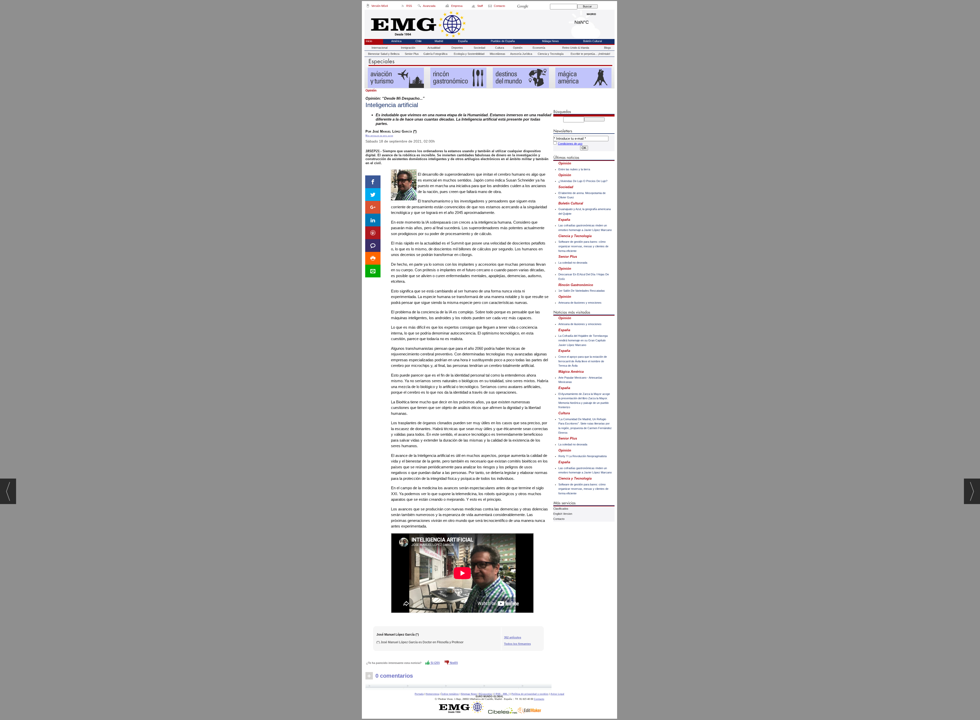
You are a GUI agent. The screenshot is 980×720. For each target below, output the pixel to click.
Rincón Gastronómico (575, 285)
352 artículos (512, 637)
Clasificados (560, 508)
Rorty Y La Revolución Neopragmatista (582, 456)
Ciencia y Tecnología (551, 53)
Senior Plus (412, 53)
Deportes (457, 47)
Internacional (379, 47)
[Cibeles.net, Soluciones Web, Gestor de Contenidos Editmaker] (503, 712)
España (463, 41)
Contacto (559, 518)
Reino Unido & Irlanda (575, 47)
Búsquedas (485, 694)
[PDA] (367, 7)
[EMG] (463, 712)
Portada (419, 694)
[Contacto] (490, 7)
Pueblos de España (503, 41)
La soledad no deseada (572, 262)
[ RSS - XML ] (501, 694)
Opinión (517, 47)
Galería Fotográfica (435, 53)
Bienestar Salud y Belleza (383, 53)
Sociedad (479, 47)
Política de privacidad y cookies (529, 694)
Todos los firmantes (517, 643)
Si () (435, 663)
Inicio (369, 41)
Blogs (607, 47)
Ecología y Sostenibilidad (469, 53)
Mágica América (571, 372)
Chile (418, 41)
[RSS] (402, 7)
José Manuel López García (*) (397, 634)
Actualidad (433, 47)
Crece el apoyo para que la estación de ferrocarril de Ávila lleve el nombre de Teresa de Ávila (582, 361)
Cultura (499, 47)
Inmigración (408, 47)
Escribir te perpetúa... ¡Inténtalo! (590, 53)
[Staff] (473, 7)
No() (453, 663)
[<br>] (458, 686)
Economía (539, 47)
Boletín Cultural (592, 41)
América (396, 41)
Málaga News (550, 41)
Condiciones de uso (570, 143)
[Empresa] (447, 7)
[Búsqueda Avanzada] (419, 7)
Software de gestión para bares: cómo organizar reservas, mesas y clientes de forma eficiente (583, 246)
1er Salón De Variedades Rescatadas (581, 290)
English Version (562, 513)
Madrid (591, 20)
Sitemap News (469, 694)
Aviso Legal (557, 694)
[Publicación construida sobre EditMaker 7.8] (529, 712)
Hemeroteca (432, 694)
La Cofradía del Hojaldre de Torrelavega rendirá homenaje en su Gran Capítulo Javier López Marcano (583, 340)
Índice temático (450, 694)
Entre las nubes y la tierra (574, 169)
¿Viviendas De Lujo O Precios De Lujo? (582, 181)
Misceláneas (497, 53)
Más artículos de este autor (379, 135)
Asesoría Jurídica (521, 53)
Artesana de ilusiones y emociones (580, 302)
